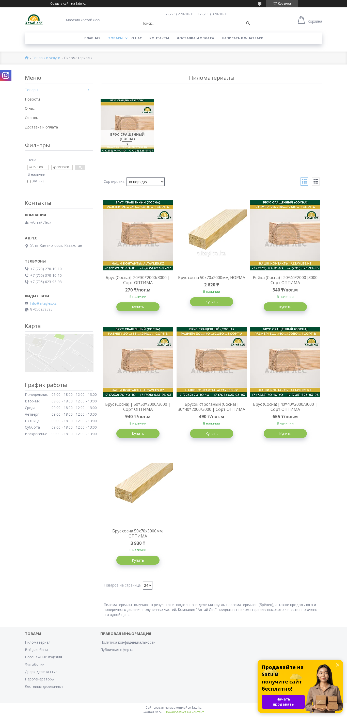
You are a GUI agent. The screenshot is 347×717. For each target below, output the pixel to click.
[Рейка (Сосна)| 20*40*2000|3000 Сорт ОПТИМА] (285, 235)
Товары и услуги (46, 58)
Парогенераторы (39, 679)
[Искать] (248, 23)
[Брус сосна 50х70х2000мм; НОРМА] (212, 235)
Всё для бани (36, 649)
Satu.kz (196, 707)
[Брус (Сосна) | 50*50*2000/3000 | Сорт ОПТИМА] (138, 362)
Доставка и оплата (195, 38)
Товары (115, 38)
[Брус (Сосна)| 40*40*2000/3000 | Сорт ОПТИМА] (285, 362)
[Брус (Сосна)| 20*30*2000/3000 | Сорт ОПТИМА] (138, 235)
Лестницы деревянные (44, 686)
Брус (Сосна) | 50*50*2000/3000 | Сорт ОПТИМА (137, 407)
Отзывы (32, 117)
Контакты (159, 38)
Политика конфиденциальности (127, 642)
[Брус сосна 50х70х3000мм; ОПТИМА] (138, 489)
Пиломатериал (38, 642)
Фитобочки (34, 664)
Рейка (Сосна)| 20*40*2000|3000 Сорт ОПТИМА (285, 280)
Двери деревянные (41, 671)
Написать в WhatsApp (242, 38)
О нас (136, 38)
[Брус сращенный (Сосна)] (127, 125)
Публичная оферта (116, 649)
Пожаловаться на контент (184, 712)
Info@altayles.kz (43, 303)
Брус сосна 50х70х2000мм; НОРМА (211, 277)
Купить (138, 306)
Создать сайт (60, 3)
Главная (92, 38)
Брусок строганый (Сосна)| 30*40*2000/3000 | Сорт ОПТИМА (211, 407)
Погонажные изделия (43, 657)
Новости (32, 99)
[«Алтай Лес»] (34, 20)
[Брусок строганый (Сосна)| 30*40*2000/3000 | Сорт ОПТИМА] (212, 362)
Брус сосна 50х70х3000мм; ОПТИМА (137, 533)
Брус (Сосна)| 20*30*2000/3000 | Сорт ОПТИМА (138, 280)
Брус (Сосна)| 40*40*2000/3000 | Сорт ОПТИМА (285, 407)
